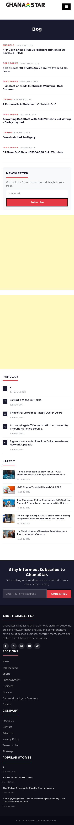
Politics (7, 704)
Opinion (8, 99)
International (10, 667)
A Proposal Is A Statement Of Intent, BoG (29, 104)
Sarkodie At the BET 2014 (25, 400)
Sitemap (8, 751)
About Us (8, 720)
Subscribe (37, 202)
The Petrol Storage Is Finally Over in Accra (36, 412)
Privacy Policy (11, 739)
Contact (7, 726)
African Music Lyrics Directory (20, 698)
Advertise (8, 733)
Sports (6, 673)
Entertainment (11, 680)
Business (8, 45)
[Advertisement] (37, 252)
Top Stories (10, 63)
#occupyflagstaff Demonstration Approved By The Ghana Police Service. (39, 427)
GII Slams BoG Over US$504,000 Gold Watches (33, 152)
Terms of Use (10, 745)
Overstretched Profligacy (19, 137)
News (6, 661)
